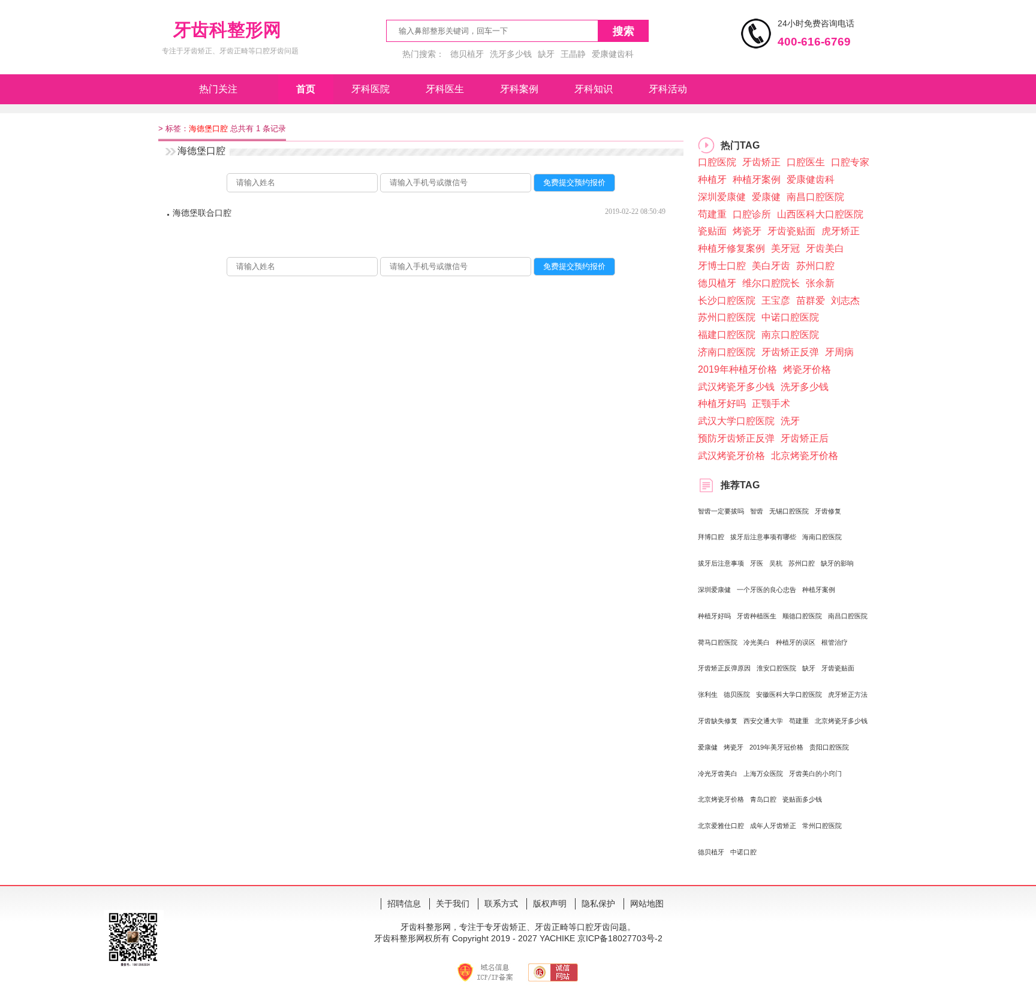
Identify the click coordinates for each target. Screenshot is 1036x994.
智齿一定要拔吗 (721, 511)
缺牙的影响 (837, 563)
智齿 (756, 511)
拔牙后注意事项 (721, 563)
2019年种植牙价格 (737, 369)
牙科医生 (445, 89)
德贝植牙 (467, 54)
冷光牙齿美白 (717, 773)
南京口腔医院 (790, 335)
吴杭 (775, 563)
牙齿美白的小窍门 (815, 773)
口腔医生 (806, 162)
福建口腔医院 (726, 335)
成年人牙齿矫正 (773, 825)
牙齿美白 (825, 248)
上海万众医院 (763, 773)
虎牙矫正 (840, 231)
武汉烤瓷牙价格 (731, 456)
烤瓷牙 (747, 231)
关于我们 (452, 903)
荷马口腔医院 (717, 642)
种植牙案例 (757, 179)
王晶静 (573, 54)
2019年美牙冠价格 (776, 747)
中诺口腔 (743, 852)
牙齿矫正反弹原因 (724, 668)
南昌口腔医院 (815, 197)
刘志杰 (845, 300)
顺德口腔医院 (802, 616)
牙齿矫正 (761, 162)
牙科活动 (668, 89)
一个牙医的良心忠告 (766, 589)
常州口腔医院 (822, 825)
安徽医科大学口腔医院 (789, 694)
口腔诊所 (752, 214)
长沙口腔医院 (726, 300)
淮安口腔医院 (776, 668)
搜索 (623, 31)
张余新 (820, 283)
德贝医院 (737, 694)
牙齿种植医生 (756, 616)
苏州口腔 (815, 266)
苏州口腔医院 (726, 317)
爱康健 (766, 197)
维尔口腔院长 (771, 283)
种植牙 (712, 179)
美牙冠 (785, 248)
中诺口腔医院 (790, 317)
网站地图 (647, 903)
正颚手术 (771, 403)
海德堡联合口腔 (202, 212)
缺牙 (546, 54)
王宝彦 (775, 300)
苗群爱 (810, 300)
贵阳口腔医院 (829, 747)
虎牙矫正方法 (848, 694)
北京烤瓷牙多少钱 (841, 720)
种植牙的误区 (795, 642)
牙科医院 (370, 89)
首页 (305, 89)
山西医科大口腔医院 (820, 214)
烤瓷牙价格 (807, 369)
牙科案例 (519, 89)
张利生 (708, 694)
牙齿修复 (828, 511)
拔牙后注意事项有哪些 (763, 536)
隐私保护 (598, 903)
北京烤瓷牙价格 (804, 456)
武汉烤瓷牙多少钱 (736, 387)
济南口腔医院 (726, 352)
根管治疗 (834, 642)
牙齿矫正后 (805, 438)
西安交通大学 (763, 720)
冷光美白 (756, 642)
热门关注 (218, 89)
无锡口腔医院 (789, 511)
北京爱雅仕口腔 (721, 825)
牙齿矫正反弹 (790, 352)
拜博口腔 (711, 536)
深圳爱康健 (722, 197)
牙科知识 (593, 89)
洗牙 (790, 421)
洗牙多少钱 (511, 54)
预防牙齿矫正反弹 (736, 438)
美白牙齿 (771, 266)
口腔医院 (717, 162)
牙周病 (839, 352)
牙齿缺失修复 (717, 720)
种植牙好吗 (722, 403)
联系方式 (501, 903)
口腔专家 (850, 162)
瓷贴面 (712, 231)
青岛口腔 (763, 799)
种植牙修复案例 (731, 248)
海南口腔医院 (822, 536)
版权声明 (550, 903)
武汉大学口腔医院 (736, 421)
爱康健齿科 (613, 54)
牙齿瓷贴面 (791, 231)
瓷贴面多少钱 (802, 799)
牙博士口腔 (722, 266)
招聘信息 (404, 903)
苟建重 (712, 214)
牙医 (756, 563)
